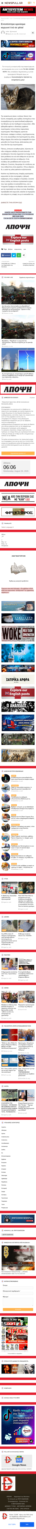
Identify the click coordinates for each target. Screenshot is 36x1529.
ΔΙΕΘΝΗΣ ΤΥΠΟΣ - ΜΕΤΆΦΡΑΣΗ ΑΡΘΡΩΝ (18, 1506)
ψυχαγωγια (4, 1207)
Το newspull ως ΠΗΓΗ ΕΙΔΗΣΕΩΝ (18, 1499)
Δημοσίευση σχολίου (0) (18, 453)
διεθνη (3, 1149)
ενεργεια (3, 1162)
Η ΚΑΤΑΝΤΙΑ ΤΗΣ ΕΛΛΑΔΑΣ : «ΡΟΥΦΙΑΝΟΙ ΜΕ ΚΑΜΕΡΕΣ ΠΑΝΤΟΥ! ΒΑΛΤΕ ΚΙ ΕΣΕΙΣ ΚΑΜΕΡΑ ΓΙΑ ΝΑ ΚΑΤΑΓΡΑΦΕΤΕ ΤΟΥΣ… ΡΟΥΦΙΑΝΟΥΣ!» (9, 1107)
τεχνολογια (4, 1198)
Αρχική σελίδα (5, 18)
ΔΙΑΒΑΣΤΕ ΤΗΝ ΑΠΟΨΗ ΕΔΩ (11, 202)
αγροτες (3, 1127)
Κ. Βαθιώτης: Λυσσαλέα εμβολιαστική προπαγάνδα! (8, 897)
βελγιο (10, 249)
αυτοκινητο (4, 1146)
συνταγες (3, 1194)
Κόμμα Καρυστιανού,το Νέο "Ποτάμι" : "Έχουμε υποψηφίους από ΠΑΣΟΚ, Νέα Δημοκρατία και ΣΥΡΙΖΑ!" (26, 1106)
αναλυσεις (4, 1140)
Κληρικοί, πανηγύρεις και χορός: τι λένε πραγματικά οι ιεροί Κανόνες (22, 827)
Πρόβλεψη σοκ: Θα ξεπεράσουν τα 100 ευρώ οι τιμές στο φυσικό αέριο (22, 846)
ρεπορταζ (4, 1188)
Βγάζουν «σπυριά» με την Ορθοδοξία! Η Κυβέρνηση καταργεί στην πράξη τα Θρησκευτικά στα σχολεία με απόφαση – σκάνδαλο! (22, 809)
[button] (34, 3)
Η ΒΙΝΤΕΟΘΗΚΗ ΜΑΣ (18, 1504)
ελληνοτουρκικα (5, 1156)
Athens (6, 463)
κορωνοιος (18, 249)
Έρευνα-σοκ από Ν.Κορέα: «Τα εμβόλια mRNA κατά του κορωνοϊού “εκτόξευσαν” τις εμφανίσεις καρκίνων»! (17, 590)
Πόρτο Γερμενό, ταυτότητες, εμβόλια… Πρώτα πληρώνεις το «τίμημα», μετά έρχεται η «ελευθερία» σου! (22, 838)
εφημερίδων (19, 1353)
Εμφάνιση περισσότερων (27, 277)
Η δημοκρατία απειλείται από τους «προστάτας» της (9, 973)
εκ (2, 1153)
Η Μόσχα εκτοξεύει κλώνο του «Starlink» (25, 934)
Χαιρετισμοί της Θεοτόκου (21, 1496)
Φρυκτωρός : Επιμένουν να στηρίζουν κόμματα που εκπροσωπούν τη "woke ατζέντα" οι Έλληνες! (26, 1046)
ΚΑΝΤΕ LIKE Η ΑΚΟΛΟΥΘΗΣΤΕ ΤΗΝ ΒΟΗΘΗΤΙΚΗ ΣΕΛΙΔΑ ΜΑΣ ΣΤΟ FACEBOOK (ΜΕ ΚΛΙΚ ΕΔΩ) (18, 214)
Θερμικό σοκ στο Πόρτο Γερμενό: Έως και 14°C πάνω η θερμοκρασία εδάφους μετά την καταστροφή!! (22, 818)
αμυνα (3, 1133)
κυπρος (3, 1172)
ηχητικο (3, 1165)
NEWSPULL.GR (14, 3)
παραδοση (4, 1182)
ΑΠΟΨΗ (9, 1496)
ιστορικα (3, 1169)
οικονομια (4, 1175)
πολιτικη (3, 1185)
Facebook (7, 255)
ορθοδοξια (4, 1178)
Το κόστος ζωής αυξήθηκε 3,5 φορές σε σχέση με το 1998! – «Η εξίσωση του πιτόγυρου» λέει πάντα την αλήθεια (22, 867)
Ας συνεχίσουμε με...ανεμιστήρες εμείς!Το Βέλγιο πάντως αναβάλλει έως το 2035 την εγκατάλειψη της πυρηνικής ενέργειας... (17, 375)
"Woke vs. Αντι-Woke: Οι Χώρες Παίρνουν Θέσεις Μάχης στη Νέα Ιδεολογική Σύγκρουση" (9, 1045)
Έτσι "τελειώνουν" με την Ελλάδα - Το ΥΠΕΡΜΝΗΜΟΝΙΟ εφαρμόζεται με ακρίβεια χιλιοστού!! (26, 1072)
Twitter (14, 255)
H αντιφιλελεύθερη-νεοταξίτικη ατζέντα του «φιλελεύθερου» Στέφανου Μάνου (25, 974)
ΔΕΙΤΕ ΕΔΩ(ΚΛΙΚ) (8, 1234)
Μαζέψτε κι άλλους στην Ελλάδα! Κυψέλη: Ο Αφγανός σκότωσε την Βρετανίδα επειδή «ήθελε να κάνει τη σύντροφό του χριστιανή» (9, 1010)
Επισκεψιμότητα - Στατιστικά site (18, 1501)
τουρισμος (4, 1201)
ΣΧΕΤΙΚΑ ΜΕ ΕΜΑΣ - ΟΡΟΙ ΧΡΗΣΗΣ (18, 1508)
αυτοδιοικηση (5, 1143)
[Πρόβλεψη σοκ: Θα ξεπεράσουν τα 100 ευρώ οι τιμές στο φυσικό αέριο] (5, 847)
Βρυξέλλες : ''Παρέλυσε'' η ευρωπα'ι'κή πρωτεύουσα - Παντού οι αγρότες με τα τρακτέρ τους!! (17, 342)
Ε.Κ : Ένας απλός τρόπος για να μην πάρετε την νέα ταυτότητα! (9, 1070)
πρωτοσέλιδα (12, 1353)
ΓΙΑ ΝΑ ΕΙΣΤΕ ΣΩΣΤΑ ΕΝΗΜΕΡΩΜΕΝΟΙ (18, 218)
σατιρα (3, 1191)
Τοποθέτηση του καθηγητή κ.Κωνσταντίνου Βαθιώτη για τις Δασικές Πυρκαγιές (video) (20, 798)
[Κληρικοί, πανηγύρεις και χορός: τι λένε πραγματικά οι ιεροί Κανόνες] (5, 827)
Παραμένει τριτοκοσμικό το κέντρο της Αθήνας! (26, 1005)
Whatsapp (19, 255)
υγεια (2, 1204)
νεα (11, 18)
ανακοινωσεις (5, 1136)
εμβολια (3, 1159)
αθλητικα (3, 1130)
